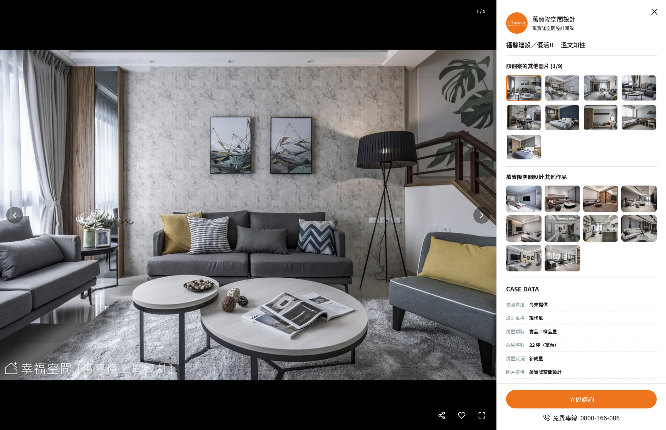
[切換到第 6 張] (562, 117)
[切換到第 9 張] (524, 147)
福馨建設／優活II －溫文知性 (545, 44)
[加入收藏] (461, 415)
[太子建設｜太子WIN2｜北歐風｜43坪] (524, 199)
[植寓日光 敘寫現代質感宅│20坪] (601, 228)
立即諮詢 (581, 399)
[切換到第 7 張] (601, 117)
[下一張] (481, 215)
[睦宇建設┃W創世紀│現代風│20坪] (562, 199)
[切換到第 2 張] (562, 88)
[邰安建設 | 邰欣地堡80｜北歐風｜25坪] (601, 199)
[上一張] (14, 215)
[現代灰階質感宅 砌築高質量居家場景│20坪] (639, 228)
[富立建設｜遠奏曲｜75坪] (562, 228)
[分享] (441, 415)
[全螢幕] (481, 415)
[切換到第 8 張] (639, 117)
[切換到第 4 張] (639, 88)
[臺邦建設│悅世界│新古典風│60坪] (524, 258)
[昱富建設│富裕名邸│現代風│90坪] (562, 258)
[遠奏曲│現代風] (639, 199)
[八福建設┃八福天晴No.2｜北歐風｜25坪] (524, 228)
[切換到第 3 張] (601, 88)
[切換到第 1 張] (524, 88)
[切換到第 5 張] (524, 117)
